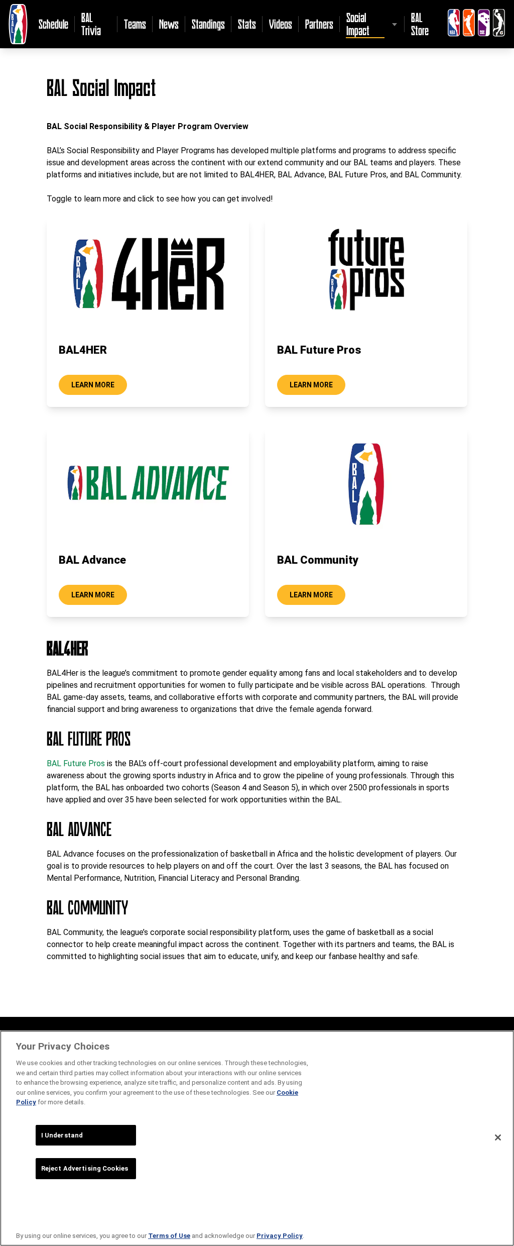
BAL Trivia (91, 24)
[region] (257, 1138)
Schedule (53, 24)
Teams (135, 24)
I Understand (62, 1135)
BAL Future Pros (76, 763)
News (169, 24)
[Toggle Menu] (395, 24)
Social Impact (357, 24)
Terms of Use (169, 1235)
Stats (247, 24)
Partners (319, 24)
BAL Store (420, 24)
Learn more (92, 385)
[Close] (498, 1137)
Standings (208, 24)
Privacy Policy (279, 1235)
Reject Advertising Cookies (84, 1168)
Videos (280, 24)
